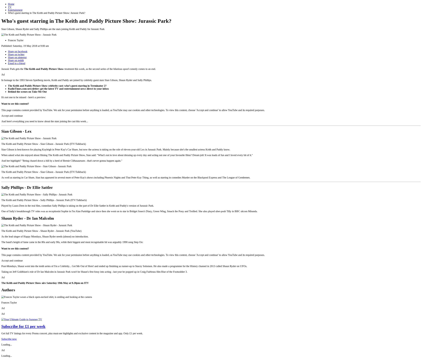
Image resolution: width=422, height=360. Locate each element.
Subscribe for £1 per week (23, 326)
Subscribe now (9, 339)
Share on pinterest (17, 57)
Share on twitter (16, 54)
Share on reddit (16, 60)
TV (10, 7)
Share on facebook (17, 51)
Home (11, 4)
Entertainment (15, 10)
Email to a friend (16, 63)
